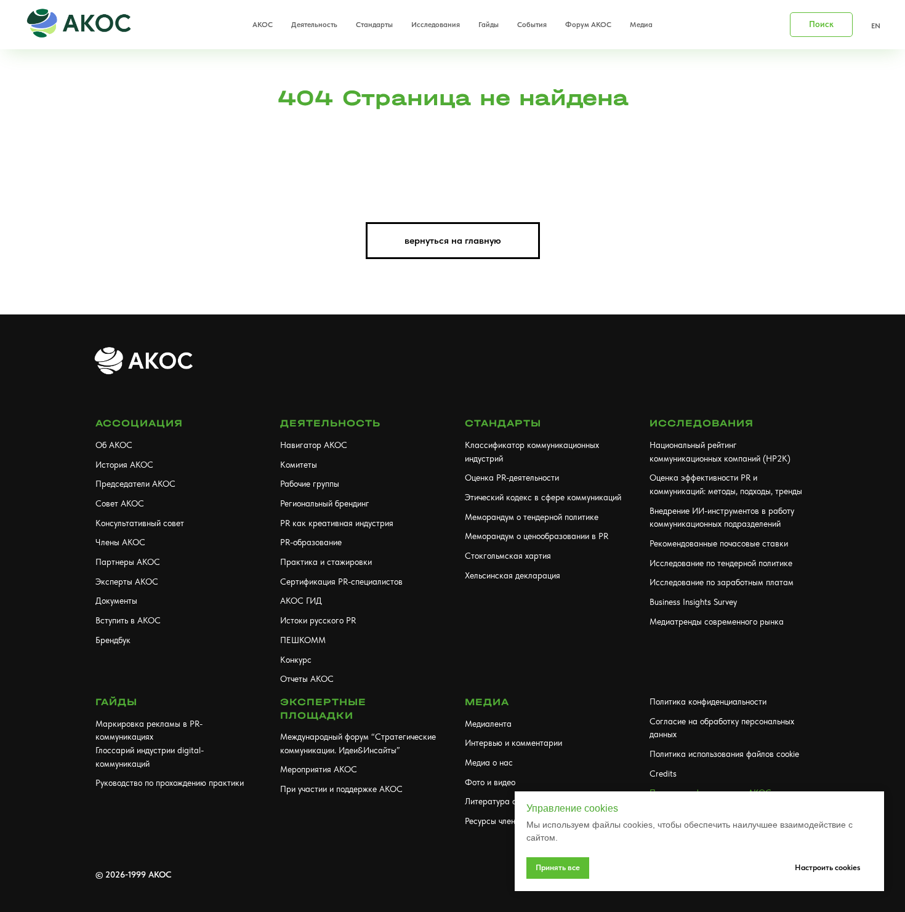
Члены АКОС (120, 542)
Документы (116, 601)
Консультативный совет (139, 523)
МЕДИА (487, 702)
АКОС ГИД (301, 601)
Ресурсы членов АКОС (507, 821)
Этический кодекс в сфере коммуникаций (543, 497)
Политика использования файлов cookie (724, 754)
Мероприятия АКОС (318, 769)
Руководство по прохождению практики (169, 783)
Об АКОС (113, 445)
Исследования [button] (435, 24)
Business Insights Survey (693, 602)
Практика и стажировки (326, 562)
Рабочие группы (309, 484)
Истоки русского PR (318, 620)
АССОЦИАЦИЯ (139, 423)
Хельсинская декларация (512, 575)
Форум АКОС (588, 24)
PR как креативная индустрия (336, 523)
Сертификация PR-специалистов (341, 581)
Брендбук (113, 640)
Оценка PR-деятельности (512, 477)
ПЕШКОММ (303, 640)
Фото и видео (490, 782)
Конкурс (296, 660)
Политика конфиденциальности (708, 701)
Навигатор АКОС (313, 445)
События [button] (532, 24)
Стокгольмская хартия (508, 556)
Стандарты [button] (374, 24)
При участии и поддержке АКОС (341, 789)
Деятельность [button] (314, 24)
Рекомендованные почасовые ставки (719, 543)
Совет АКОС (119, 503)
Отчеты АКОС (307, 679)
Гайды (116, 702)
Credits (663, 773)
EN (875, 26)
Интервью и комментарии (513, 743)
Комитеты (298, 465)
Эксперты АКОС (126, 581)
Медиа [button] (641, 24)
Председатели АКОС (135, 484)
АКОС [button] (262, 24)
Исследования (702, 423)
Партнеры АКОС (127, 562)
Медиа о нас (489, 762)
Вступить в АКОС (128, 620)
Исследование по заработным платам (722, 582)
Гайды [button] (488, 24)
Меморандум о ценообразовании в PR (536, 536)
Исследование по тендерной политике (721, 563)
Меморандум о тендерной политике (531, 517)
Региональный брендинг (324, 503)
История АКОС (124, 465)
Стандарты (503, 423)
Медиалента (488, 724)
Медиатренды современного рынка (717, 621)
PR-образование (311, 542)
